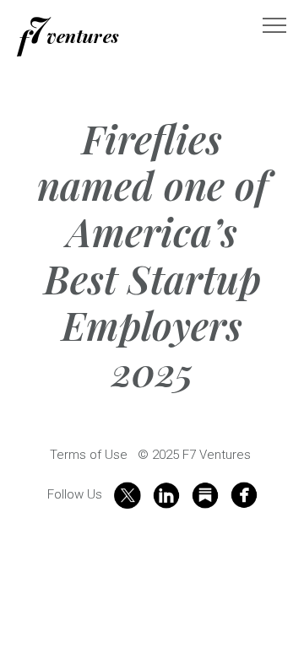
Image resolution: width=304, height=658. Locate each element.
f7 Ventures (68, 37)
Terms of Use (89, 454)
